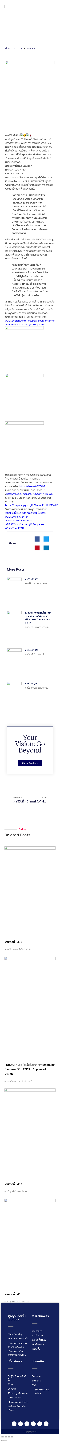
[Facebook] (20, 1423)
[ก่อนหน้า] (2, 1440)
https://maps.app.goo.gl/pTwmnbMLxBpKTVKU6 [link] (31, 505)
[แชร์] (9, 1436)
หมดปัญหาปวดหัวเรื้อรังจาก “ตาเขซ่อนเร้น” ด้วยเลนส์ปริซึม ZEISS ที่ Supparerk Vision (37, 618)
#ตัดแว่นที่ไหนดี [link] (13, 513)
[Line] (14, 1423)
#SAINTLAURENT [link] (14, 528)
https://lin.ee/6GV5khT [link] (32, 486)
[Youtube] (33, 1423)
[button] (55, 6)
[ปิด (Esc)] (12, 1436)
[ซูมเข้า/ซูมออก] (2, 1436)
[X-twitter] (46, 1423)
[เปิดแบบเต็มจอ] (5, 1436)
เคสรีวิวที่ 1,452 (31, 650)
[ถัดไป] (5, 1440)
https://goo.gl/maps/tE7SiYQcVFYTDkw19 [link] (29, 494)
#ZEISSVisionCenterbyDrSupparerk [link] (24, 324)
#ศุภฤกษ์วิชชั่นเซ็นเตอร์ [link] (34, 513)
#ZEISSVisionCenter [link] (16, 517)
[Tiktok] (39, 1423)
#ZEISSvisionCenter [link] (16, 320)
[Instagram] (26, 1423)
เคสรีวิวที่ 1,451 (31, 683)
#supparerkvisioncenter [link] (41, 320)
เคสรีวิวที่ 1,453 (31, 579)
